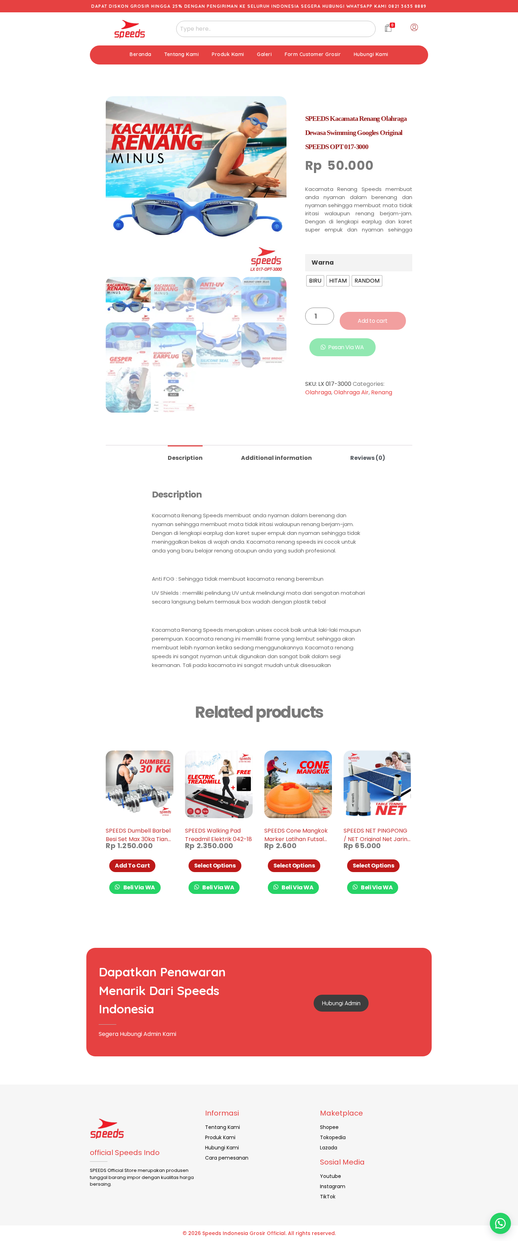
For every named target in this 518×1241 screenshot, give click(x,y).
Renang (381, 392)
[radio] (315, 281)
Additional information (276, 458)
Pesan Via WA (346, 347)
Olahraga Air (351, 392)
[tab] (185, 455)
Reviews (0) (367, 458)
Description (185, 458)
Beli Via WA (138, 887)
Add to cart (373, 321)
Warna (323, 262)
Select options (215, 866)
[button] (500, 1223)
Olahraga (318, 392)
